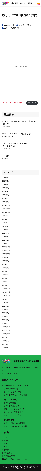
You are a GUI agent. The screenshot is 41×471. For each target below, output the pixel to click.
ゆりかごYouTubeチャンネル (16, 459)
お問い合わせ (7, 453)
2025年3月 (6, 237)
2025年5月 (6, 230)
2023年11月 (6, 292)
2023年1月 (6, 323)
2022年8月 (6, 337)
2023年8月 (6, 303)
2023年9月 (6, 299)
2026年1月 (6, 202)
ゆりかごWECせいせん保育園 (15, 426)
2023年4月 (6, 316)
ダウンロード (32, 103)
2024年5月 (6, 271)
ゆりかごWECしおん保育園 (14, 423)
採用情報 (5, 450)
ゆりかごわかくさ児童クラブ (15, 415)
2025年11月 (6, 209)
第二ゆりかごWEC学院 (13, 392)
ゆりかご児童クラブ (11, 406)
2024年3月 (6, 278)
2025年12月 (6, 205)
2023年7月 (6, 306)
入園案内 (5, 443)
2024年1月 (6, 285)
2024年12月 (6, 247)
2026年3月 (6, 195)
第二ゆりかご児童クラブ (13, 412)
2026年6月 (6, 184)
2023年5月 (6, 313)
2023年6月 (6, 309)
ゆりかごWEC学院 (11, 28)
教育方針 (5, 440)
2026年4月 (6, 191)
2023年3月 (6, 320)
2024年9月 (6, 257)
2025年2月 (6, 240)
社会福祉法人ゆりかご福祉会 (24, 466)
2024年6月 (6, 268)
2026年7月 (6, 181)
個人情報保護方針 (9, 456)
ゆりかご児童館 (10, 403)
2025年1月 (6, 243)
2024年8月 (6, 261)
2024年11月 (6, 250)
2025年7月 (6, 223)
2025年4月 (6, 233)
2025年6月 (6, 226)
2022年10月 (6, 334)
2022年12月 (6, 327)
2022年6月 (6, 344)
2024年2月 (6, 282)
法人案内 (5, 446)
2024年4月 (6, 275)
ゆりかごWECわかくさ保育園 (15, 395)
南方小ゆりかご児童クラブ (14, 409)
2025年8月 (6, 219)
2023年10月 (6, 296)
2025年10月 (6, 212)
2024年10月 (6, 254)
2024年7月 (6, 264)
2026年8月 (6, 177)
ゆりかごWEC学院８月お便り (13, 102)
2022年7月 (6, 341)
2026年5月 (6, 188)
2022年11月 (6, 330)
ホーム (4, 437)
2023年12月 (6, 289)
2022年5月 (6, 348)
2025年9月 (6, 216)
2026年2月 (6, 198)
